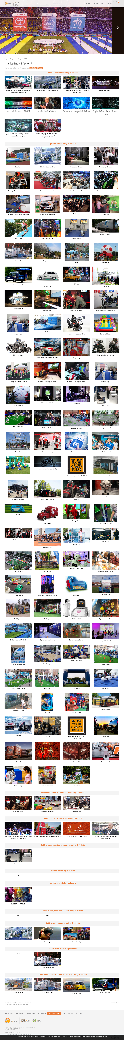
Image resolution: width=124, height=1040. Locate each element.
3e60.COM (9, 1014)
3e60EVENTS (19, 1014)
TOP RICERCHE (67, 1014)
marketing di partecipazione (19, 1004)
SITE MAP (79, 1014)
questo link (64, 1036)
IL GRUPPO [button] (87, 4)
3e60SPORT (31, 1014)
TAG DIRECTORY (54, 1014)
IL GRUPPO (42, 1014)
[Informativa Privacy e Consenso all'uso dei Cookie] (18, 1034)
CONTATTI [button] (109, 4)
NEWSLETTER (98, 4)
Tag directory (9, 59)
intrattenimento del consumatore (21, 1003)
